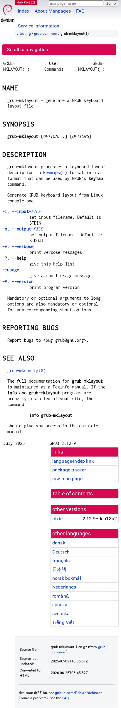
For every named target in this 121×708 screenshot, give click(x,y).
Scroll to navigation (27, 49)
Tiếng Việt (63, 622)
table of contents (73, 494)
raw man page (67, 478)
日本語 (59, 569)
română (60, 596)
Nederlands (64, 587)
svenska (61, 613)
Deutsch (61, 552)
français (61, 560)
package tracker (69, 470)
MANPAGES (26, 2)
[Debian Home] (7, 12)
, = (21, 211)
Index (23, 11)
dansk (58, 543)
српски (59, 605)
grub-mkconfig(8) (26, 370)
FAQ (80, 11)
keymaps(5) (55, 172)
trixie (57, 518)
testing (25, 34)
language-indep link (73, 461)
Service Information (38, 26)
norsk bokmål (66, 578)
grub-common (45, 34)
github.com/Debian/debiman (78, 693)
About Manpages (53, 11)
